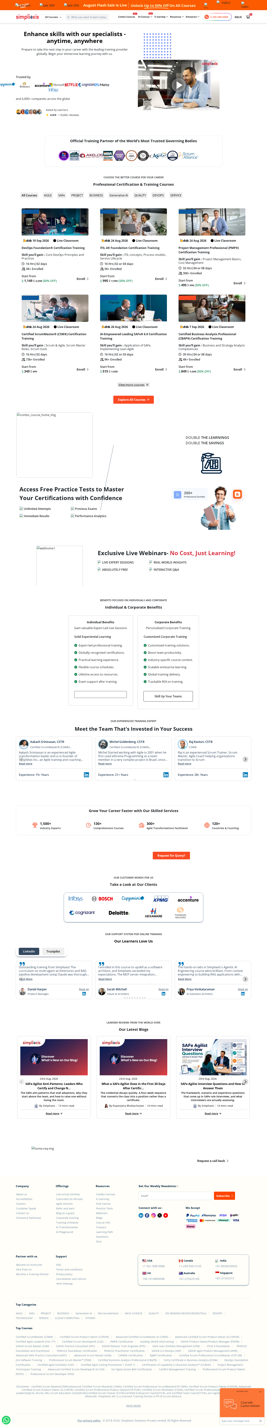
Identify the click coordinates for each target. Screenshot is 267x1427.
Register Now (112, 581)
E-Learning (102, 1199)
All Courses (29, 195)
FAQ (58, 1264)
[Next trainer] (245, 759)
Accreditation (24, 1199)
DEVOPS (158, 195)
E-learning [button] (160, 16)
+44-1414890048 (153, 1279)
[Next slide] (245, 979)
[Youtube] (165, 1215)
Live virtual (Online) (68, 1194)
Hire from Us (24, 1269)
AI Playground (64, 1232)
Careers (21, 1203)
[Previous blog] (22, 1082)
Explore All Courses (132, 400)
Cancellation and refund (71, 1279)
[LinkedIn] (139, 1215)
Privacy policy (64, 1274)
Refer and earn (65, 1208)
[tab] (132, 780)
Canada (188, 1260)
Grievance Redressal (28, 1218)
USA (149, 1260)
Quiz (99, 1241)
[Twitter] (159, 1215)
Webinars (102, 1213)
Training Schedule (67, 1222)
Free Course (103, 1203)
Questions (102, 1236)
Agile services (64, 1203)
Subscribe (223, 1196)
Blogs (99, 1218)
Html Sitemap (64, 1283)
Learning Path (104, 1232)
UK (149, 1273)
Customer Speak (26, 1208)
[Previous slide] (22, 979)
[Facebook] (146, 1215)
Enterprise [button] (191, 16)
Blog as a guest (65, 1213)
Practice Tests (104, 1208)
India (223, 1260)
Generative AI (119, 195)
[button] (52, 17)
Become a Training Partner (32, 1274)
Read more (25, 763)
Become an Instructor (29, 1264)
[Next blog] (245, 1082)
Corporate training (67, 1218)
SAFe (61, 195)
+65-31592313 (224, 1278)
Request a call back (211, 1161)
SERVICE (175, 195)
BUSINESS (96, 195)
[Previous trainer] (22, 759)
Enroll (81, 279)
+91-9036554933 (226, 1266)
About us (21, 1194)
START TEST (32, 528)
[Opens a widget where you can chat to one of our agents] (242, 1406)
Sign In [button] (238, 16)
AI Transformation (67, 1227)
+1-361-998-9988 (153, 1266)
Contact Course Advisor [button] (100, 694)
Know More (131, 458)
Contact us (22, 1213)
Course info (103, 1222)
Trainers (101, 1227)
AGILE (48, 195)
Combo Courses (126, 16)
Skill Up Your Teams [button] (168, 696)
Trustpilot (53, 951)
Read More (26, 979)
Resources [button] (176, 16)
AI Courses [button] (144, 16)
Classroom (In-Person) (69, 1199)
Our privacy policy (89, 1420)
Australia (189, 1273)
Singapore (226, 1273)
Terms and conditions (69, 1269)
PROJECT (77, 195)
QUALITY (140, 195)
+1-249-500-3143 (190, 1266)
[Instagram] (152, 1215)
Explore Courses (32, 65)
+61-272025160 (189, 1279)
